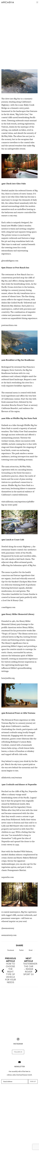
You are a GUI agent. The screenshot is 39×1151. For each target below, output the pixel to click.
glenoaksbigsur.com (9, 260)
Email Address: (7, 1081)
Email (30, 950)
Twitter (21, 950)
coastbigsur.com (8, 607)
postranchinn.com (9, 325)
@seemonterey (7, 928)
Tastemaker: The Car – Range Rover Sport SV (29, 966)
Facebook (10, 950)
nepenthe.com (7, 877)
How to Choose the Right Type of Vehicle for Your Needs (10, 970)
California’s (26, 101)
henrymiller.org (8, 678)
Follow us (18, 1052)
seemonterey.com (8, 935)
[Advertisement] (19, 52)
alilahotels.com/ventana (11, 777)
